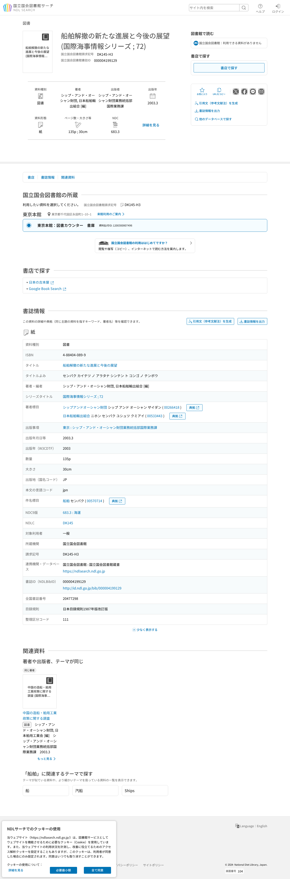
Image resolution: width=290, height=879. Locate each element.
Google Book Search (45, 288)
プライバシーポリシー (123, 865)
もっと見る (44, 758)
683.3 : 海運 (72, 512)
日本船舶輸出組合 (76, 415)
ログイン (278, 11)
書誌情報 (48, 177)
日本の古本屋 (39, 282)
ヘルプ (260, 11)
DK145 (68, 522)
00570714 (94, 500)
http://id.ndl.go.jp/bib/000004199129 (92, 588)
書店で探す (229, 67)
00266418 (171, 407)
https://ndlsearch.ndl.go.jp (84, 571)
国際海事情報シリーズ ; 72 (83, 396)
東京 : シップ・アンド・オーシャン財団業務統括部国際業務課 (110, 427)
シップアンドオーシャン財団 (85, 407)
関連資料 (68, 177)
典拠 (192, 407)
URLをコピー (219, 94)
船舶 (66, 500)
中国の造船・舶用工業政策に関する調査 (40, 715)
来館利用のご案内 (109, 214)
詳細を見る (150, 124)
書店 (31, 177)
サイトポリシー (153, 865)
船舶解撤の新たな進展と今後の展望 (90, 365)
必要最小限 (63, 870)
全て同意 (97, 870)
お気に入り (202, 94)
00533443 (154, 415)
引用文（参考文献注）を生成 (218, 103)
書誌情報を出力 (209, 111)
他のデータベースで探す (215, 119)
